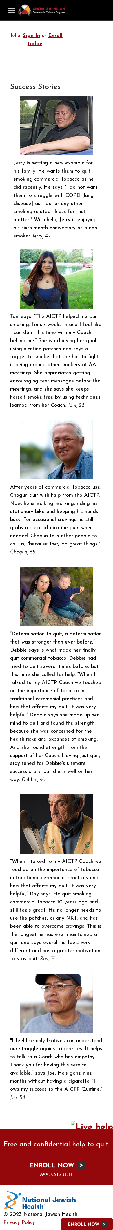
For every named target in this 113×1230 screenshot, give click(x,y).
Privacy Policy (19, 1222)
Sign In (31, 36)
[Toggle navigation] (11, 10)
